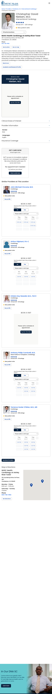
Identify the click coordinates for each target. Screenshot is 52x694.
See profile (7, 199)
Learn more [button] (6, 686)
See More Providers (8, 460)
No (17, 210)
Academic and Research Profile (12, 67)
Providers (8, 9)
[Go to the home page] (10, 3)
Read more (6, 63)
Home (3, 9)
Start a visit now (15, 173)
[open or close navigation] (49, 3)
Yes (25, 210)
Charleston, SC (16, 9)
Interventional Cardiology (29, 9)
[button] (14, 32)
